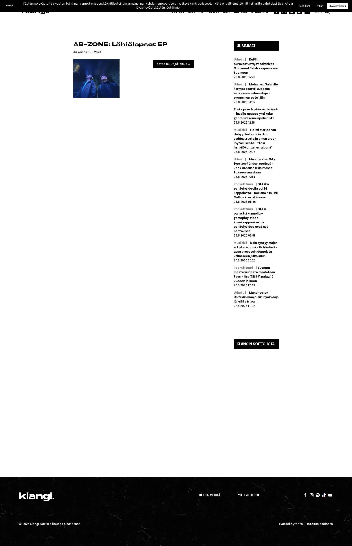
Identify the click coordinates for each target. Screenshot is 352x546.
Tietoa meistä (209, 495)
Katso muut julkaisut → (174, 64)
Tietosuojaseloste (319, 524)
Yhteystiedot (248, 495)
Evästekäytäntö (291, 524)
